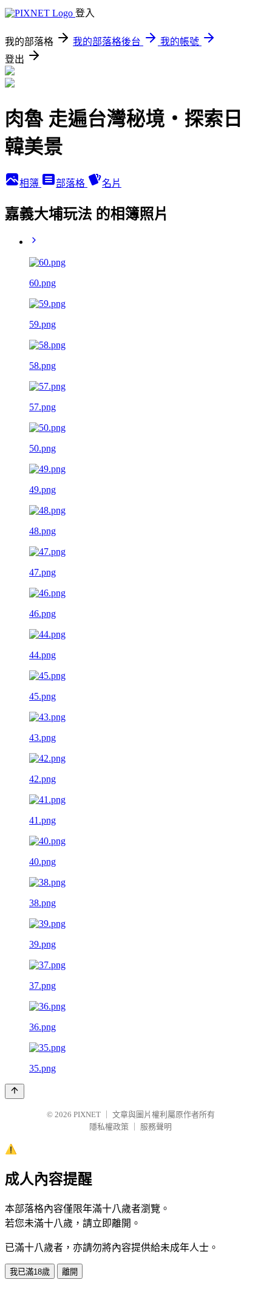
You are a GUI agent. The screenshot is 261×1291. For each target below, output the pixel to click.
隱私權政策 (109, 1126)
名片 (111, 183)
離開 (70, 1271)
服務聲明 (156, 1126)
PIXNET (87, 1114)
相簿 (30, 183)
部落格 (71, 183)
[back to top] (14, 1091)
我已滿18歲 (30, 1271)
